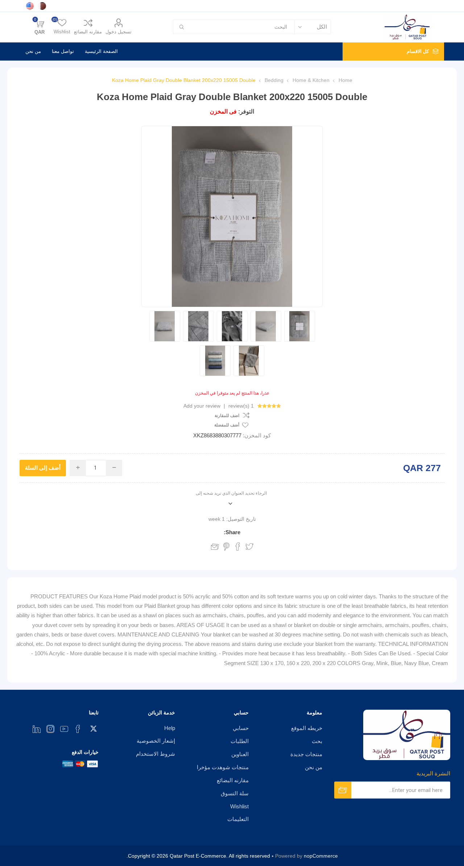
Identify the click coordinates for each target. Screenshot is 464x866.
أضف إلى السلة (43, 468)
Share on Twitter (249, 546)
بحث (181, 27)
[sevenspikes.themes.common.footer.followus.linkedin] (36, 729)
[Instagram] (50, 729)
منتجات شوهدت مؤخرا (223, 767)
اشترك (342, 790)
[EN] (30, 6)
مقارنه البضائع (88, 31)
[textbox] (242, 27)
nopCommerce (321, 856)
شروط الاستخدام (155, 754)
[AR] (42, 6)
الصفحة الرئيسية (101, 51)
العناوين (240, 754)
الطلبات (240, 741)
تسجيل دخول (118, 31)
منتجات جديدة (306, 754)
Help (169, 728)
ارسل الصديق (215, 546)
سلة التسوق (235, 793)
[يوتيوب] (64, 729)
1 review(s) (241, 406)
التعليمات (238, 819)
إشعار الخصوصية (156, 741)
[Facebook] (78, 729)
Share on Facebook (238, 546)
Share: (232, 532)
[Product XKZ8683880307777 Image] (299, 326)
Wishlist (239, 806)
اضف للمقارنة (227, 415)
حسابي (241, 728)
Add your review (201, 406)
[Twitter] (92, 727)
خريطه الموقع (306, 728)
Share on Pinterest (226, 546)
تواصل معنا (63, 51)
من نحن (33, 51)
